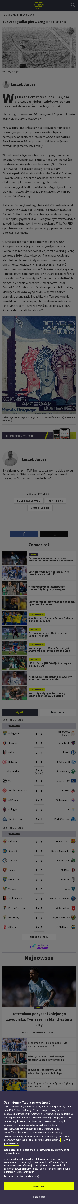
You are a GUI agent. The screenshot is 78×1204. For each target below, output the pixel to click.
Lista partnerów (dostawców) (21, 1176)
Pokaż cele (39, 1196)
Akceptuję (38, 1186)
